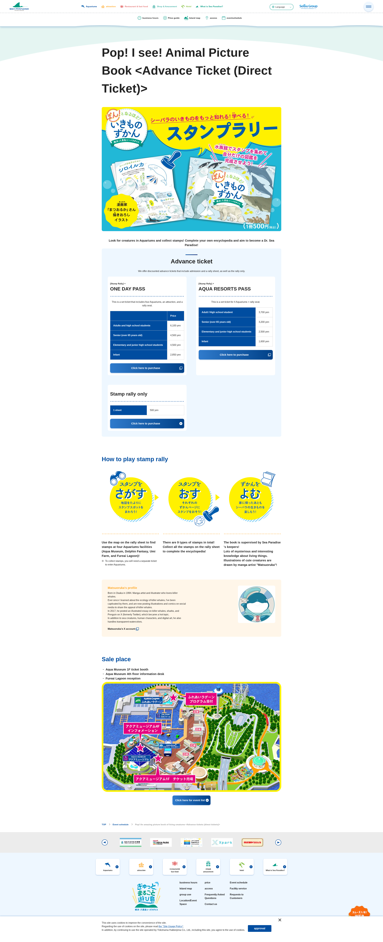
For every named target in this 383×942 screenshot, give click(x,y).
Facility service (238, 888)
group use (185, 894)
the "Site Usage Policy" (171, 926)
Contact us (211, 904)
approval (259, 928)
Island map (186, 888)
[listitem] (123, 629)
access (209, 888)
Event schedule (238, 882)
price (207, 882)
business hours (188, 882)
